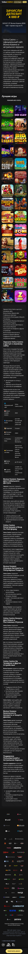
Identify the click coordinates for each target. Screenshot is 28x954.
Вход (24, 2)
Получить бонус (14, 951)
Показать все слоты (14, 100)
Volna (7, 2)
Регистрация (17, 2)
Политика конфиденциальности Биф (14, 923)
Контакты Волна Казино (14, 925)
